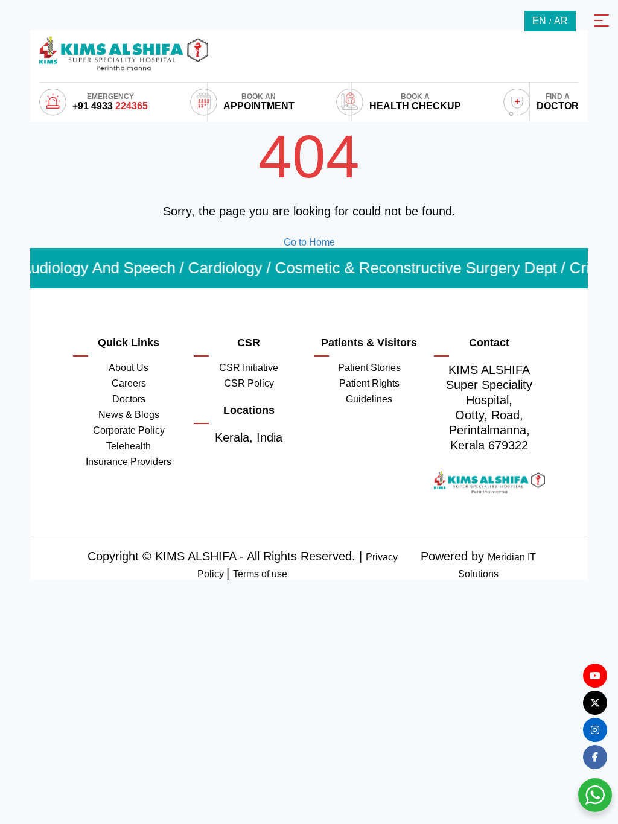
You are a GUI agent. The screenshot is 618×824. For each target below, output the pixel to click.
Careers (129, 383)
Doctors (128, 399)
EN (539, 21)
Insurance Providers (128, 462)
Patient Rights (369, 383)
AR (561, 21)
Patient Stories (369, 368)
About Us (128, 368)
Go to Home (309, 242)
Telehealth (128, 446)
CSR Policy (249, 383)
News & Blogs (128, 415)
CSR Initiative (248, 368)
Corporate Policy (129, 430)
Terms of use (260, 574)
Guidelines (369, 399)
